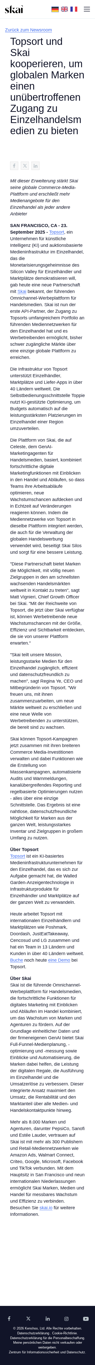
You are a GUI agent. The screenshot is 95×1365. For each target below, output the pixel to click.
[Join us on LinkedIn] (48, 1318)
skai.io (46, 1207)
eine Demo (59, 960)
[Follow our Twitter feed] (28, 1318)
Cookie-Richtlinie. (65, 1333)
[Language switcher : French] (75, 9)
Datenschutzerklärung (33, 1333)
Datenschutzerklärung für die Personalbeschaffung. (47, 1338)
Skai (21, 291)
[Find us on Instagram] (67, 1318)
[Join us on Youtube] (86, 1318)
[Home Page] (14, 9)
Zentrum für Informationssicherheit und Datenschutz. (47, 1352)
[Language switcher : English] (65, 9)
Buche (16, 960)
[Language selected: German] (66, 9)
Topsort (56, 232)
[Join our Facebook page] (9, 1318)
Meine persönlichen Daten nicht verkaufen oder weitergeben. (47, 1345)
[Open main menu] (87, 9)
